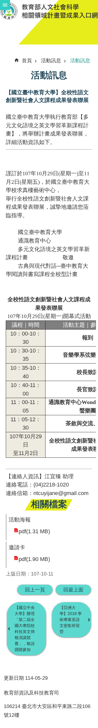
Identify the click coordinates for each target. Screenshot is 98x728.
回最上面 (73, 589)
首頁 (27, 60)
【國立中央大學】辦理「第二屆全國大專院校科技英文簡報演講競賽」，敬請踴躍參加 (25, 629)
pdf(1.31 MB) (34, 531)
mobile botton (5, 5)
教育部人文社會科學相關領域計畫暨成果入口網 (49, 11)
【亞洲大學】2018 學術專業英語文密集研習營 (71, 620)
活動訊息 (51, 60)
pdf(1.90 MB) (34, 559)
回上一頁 (35, 589)
